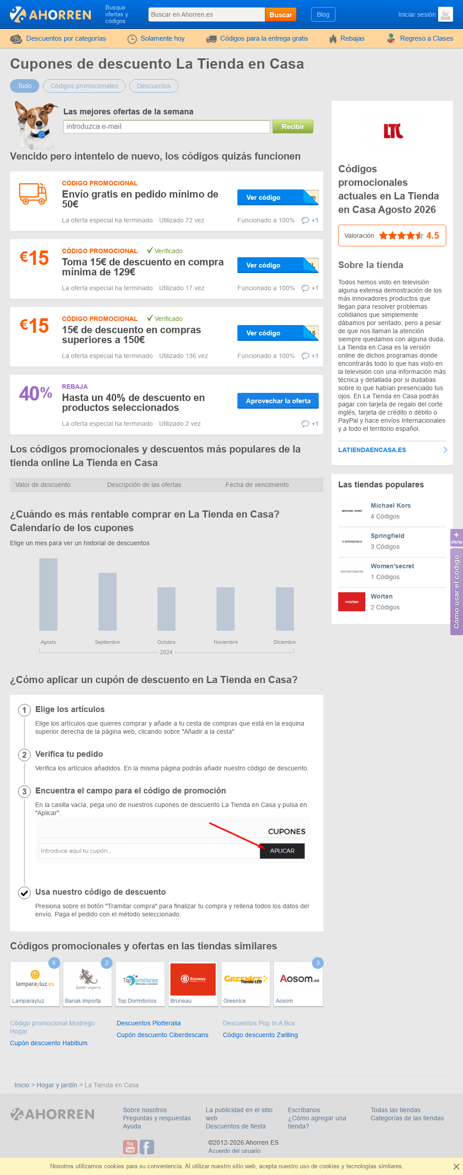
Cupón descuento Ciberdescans (162, 1034)
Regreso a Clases (427, 38)
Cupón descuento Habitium (49, 1043)
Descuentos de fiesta (236, 1126)
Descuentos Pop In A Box (259, 1023)
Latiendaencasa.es (372, 449)
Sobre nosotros (145, 1110)
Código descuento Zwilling (260, 1034)
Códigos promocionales (84, 86)
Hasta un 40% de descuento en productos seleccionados (133, 402)
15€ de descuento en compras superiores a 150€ (131, 334)
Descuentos (154, 86)
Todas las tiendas (395, 1110)
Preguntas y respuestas (157, 1118)
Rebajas (352, 38)
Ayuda (132, 1126)
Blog (323, 14)
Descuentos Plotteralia (149, 1023)
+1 (315, 220)
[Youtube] (131, 1147)
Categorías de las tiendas (407, 1118)
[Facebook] (148, 1147)
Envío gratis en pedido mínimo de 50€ (140, 199)
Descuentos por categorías (66, 38)
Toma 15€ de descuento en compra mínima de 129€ (143, 267)
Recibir (293, 126)
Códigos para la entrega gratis (264, 38)
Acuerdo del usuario (234, 1150)
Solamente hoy (163, 38)
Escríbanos (304, 1110)
